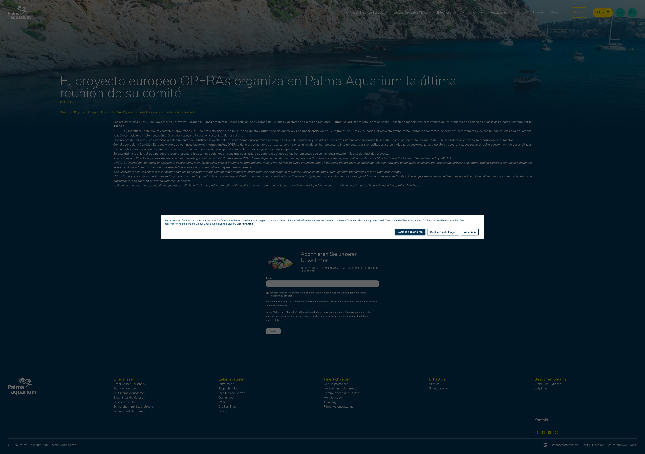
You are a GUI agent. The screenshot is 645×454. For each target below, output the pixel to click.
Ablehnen (470, 231)
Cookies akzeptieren (410, 231)
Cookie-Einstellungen (443, 231)
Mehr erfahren (244, 223)
